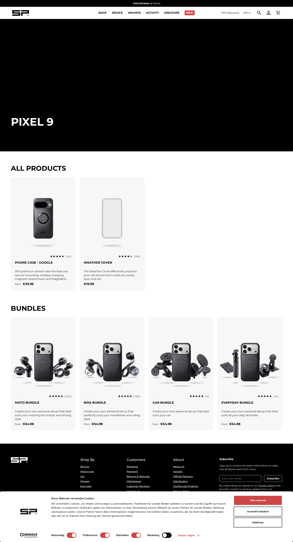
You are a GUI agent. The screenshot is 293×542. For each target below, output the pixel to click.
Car (82, 476)
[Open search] (259, 13)
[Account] (269, 13)
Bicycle (84, 466)
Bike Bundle (95, 403)
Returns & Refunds (138, 476)
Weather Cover (98, 262)
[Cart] (278, 13)
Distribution (180, 481)
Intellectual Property (185, 486)
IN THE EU (146, 3)
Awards (177, 471)
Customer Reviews (138, 486)
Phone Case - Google (34, 262)
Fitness (84, 481)
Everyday (86, 486)
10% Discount (230, 12)
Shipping (132, 466)
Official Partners (183, 476)
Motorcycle (87, 471)
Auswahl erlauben (258, 511)
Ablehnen (258, 522)
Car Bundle (163, 403)
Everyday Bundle (237, 403)
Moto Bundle (27, 403)
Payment (132, 471)
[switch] (105, 535)
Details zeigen (186, 535)
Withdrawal (134, 481)
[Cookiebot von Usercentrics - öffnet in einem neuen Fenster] (29, 535)
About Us (178, 466)
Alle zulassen (258, 500)
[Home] (20, 13)
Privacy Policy (266, 485)
